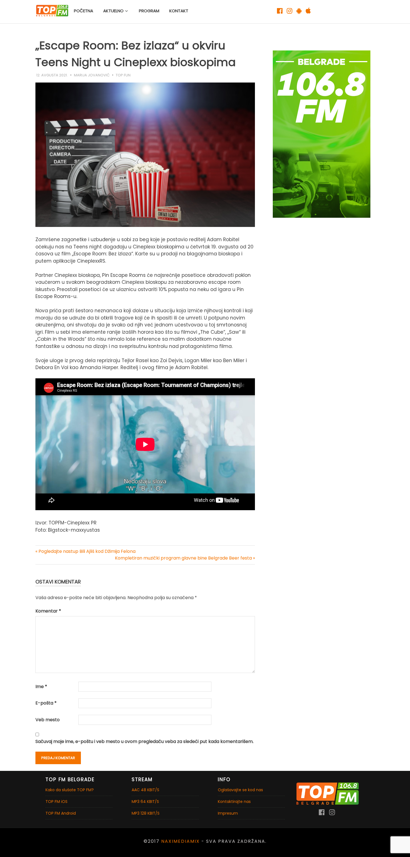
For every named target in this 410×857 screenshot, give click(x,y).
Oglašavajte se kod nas (240, 790)
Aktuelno (113, 11)
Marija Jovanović (92, 75)
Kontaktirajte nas (234, 801)
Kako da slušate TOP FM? (69, 790)
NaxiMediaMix (180, 841)
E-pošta (46, 703)
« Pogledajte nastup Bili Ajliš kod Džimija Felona (85, 551)
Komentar (48, 611)
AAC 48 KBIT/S (145, 790)
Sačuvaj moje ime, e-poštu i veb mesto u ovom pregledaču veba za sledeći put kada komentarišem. (144, 741)
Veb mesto (47, 719)
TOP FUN (123, 75)
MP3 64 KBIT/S (145, 801)
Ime (41, 686)
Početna (83, 11)
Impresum (228, 813)
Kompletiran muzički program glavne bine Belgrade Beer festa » (185, 558)
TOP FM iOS (56, 801)
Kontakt (178, 11)
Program (149, 11)
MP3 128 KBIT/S (146, 813)
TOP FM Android (60, 813)
